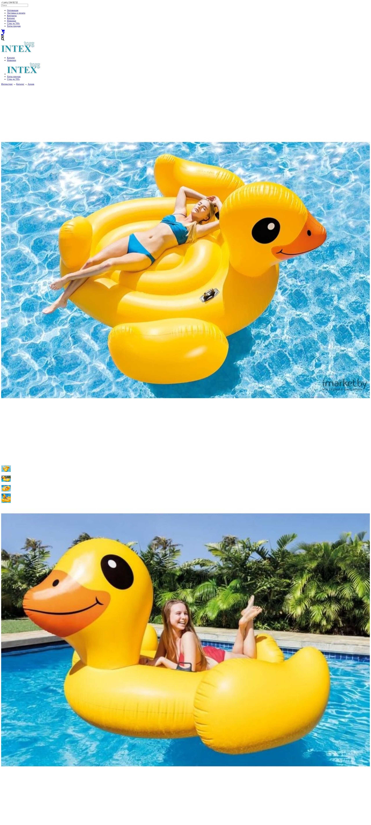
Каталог (11, 18)
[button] (6, 469)
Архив (31, 84)
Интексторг (7, 84)
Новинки (11, 21)
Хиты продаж (14, 26)
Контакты (12, 15)
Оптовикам (12, 10)
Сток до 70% (13, 23)
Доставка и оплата (16, 13)
